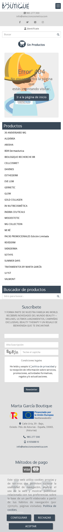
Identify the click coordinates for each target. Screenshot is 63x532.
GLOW (8, 193)
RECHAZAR (44, 517)
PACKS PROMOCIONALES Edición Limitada (27, 236)
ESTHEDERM (11, 175)
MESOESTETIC (12, 218)
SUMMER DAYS (12, 260)
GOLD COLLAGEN (13, 199)
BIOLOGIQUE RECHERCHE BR (20, 157)
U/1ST (8, 273)
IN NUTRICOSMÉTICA (16, 206)
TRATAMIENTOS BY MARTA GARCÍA (23, 266)
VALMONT (10, 279)
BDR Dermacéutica (14, 151)
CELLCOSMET (12, 163)
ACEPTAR (30, 526)
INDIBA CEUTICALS (15, 212)
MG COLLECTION (13, 224)
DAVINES (9, 169)
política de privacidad (43, 366)
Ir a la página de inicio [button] (31, 97)
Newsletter (31, 389)
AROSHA (9, 144)
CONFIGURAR (19, 517)
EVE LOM (9, 181)
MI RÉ (8, 230)
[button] (31, 29)
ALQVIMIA (10, 138)
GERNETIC (10, 187)
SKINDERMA (11, 248)
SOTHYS (9, 254)
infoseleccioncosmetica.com (31, 16)
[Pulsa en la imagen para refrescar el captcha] (13, 352)
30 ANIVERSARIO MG (15, 132)
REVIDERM (10, 242)
